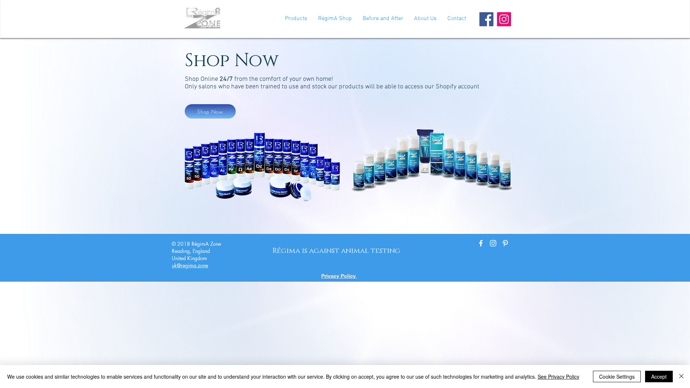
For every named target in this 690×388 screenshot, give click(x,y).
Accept (659, 376)
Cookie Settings (617, 376)
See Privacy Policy (558, 376)
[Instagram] (504, 19)
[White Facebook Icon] (481, 243)
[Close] (681, 376)
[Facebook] (486, 19)
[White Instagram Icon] (493, 243)
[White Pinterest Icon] (505, 243)
